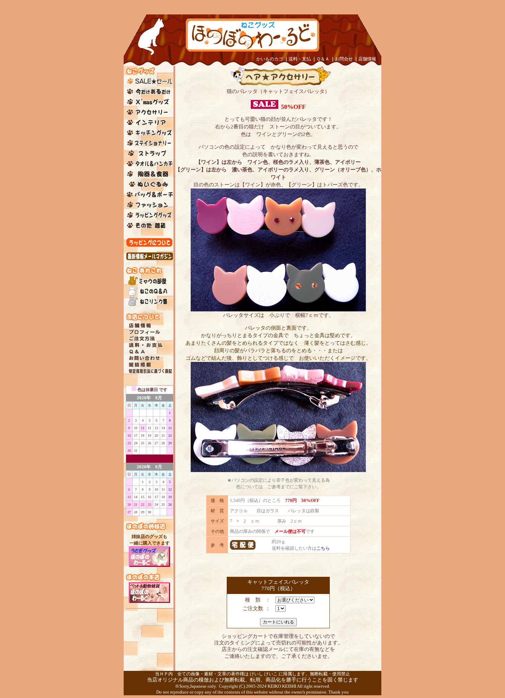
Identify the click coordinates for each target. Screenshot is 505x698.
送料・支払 (300, 58)
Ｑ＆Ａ (322, 58)
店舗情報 (367, 58)
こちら (323, 548)
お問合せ (344, 58)
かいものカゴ (269, 58)
